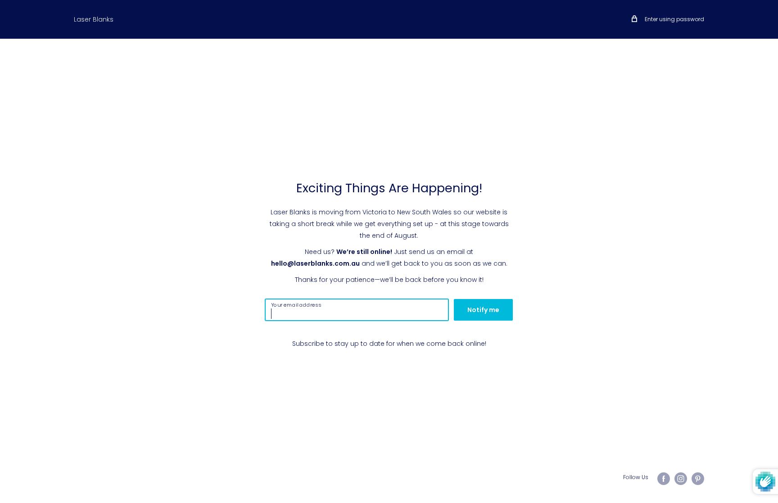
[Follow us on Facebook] (663, 478)
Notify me (483, 309)
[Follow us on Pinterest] (698, 478)
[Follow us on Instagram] (680, 478)
